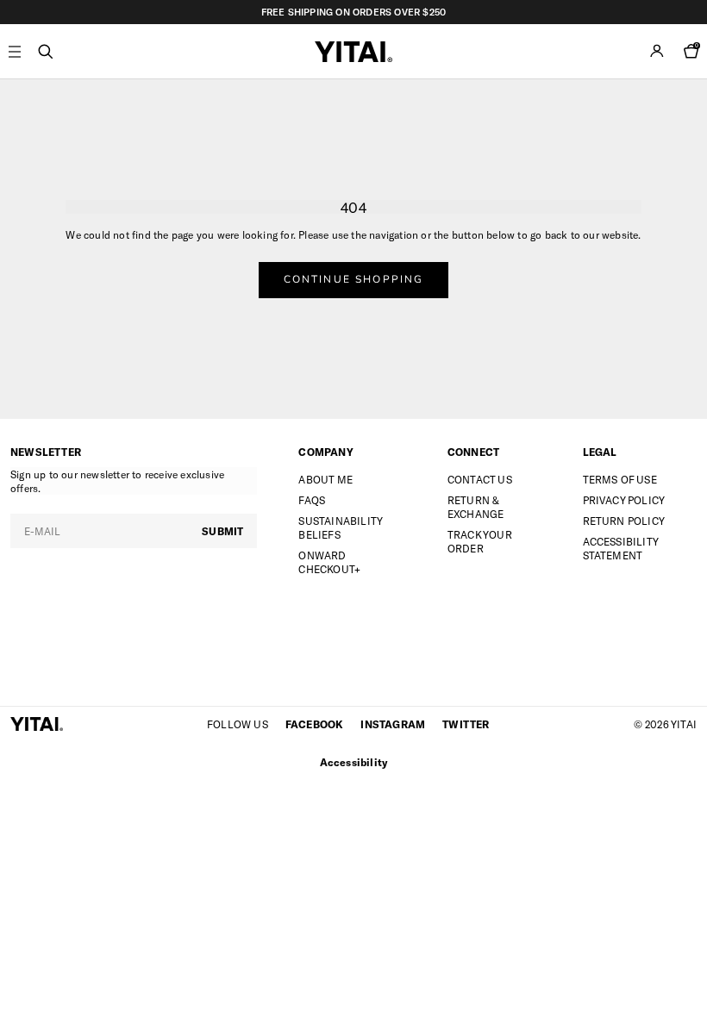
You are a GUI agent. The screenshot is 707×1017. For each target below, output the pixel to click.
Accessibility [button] (354, 762)
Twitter (465, 724)
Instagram (392, 724)
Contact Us (479, 479)
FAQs (311, 500)
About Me (325, 479)
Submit (222, 531)
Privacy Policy (624, 500)
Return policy (624, 521)
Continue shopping (354, 279)
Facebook (314, 724)
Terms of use (620, 479)
